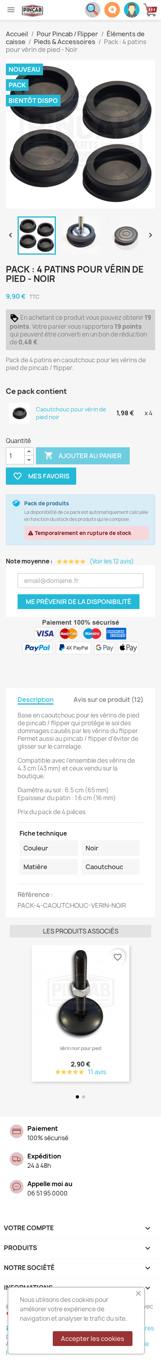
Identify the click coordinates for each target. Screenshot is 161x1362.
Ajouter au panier (83, 455)
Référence (34, 894)
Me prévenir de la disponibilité (78, 601)
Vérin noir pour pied (80, 1048)
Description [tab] (36, 700)
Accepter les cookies (92, 1338)
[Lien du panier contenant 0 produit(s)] (152, 10)
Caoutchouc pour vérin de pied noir (71, 413)
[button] (17, 1014)
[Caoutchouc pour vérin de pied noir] (19, 413)
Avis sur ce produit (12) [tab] (108, 699)
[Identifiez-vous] (132, 9)
